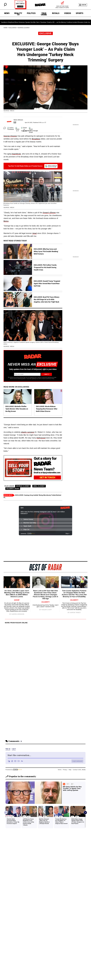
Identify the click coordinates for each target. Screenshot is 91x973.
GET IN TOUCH (47, 477)
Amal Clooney (39, 486)
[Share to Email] (31, 128)
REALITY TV (18, 13)
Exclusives (12, 27)
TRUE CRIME (44, 13)
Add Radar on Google (31, 130)
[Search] (5, 6)
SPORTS (79, 13)
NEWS (7, 13)
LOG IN (83, 5)
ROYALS (55, 13)
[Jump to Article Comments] (5, 128)
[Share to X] (17, 128)
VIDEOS (67, 13)
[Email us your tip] (20, 8)
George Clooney (24, 27)
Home (5, 27)
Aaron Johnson (18, 120)
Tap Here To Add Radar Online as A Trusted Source (25, 166)
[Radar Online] (40, 4)
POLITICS (31, 13)
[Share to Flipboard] (24, 128)
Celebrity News (12, 488)
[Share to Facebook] (10, 128)
